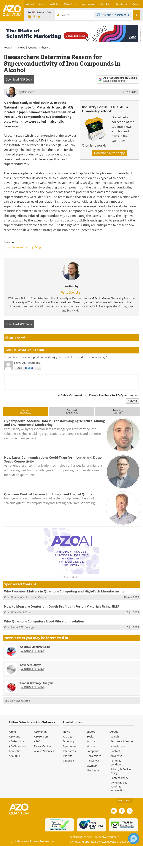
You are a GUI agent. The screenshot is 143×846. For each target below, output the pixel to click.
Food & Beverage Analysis (36, 683)
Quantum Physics (39, 47)
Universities (94, 756)
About (114, 731)
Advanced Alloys (30, 665)
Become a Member (122, 741)
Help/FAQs (93, 760)
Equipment (70, 746)
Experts (67, 756)
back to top (123, 800)
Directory (68, 741)
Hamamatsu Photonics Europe (28, 597)
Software (68, 760)
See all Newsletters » (18, 700)
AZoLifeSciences (44, 751)
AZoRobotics (16, 741)
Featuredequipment (72, 411)
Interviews (69, 751)
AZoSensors (41, 736)
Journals (92, 741)
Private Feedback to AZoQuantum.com (114, 395)
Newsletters (117, 746)
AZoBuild (14, 756)
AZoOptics (15, 751)
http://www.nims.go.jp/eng (22, 247)
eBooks (91, 731)
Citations (13, 337)
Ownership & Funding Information (118, 786)
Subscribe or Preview (32, 650)
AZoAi (37, 741)
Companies (94, 751)
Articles (67, 736)
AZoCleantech (17, 746)
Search (114, 736)
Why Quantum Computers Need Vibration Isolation (44, 621)
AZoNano (14, 736)
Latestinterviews (25, 411)
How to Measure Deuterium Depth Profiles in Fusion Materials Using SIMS (61, 606)
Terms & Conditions (117, 762)
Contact (115, 751)
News (21, 47)
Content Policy (119, 778)
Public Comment (71, 395)
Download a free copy (109, 153)
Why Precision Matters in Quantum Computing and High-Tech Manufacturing (64, 591)
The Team (93, 770)
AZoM (12, 731)
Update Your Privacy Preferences (34, 841)
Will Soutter (71, 292)
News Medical (43, 746)
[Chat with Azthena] (133, 838)
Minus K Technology (22, 627)
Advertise (116, 756)
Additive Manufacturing (35, 647)
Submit (132, 401)
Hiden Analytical (20, 612)
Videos (91, 746)
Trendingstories (118, 411)
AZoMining (40, 731)
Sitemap (92, 765)
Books (90, 736)
